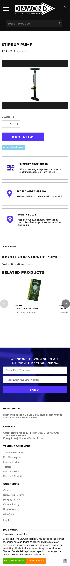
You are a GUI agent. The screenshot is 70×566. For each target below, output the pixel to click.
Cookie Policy (11, 504)
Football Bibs (11, 462)
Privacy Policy (11, 499)
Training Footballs (13, 452)
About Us (8, 513)
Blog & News (10, 509)
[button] (4, 303)
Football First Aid (13, 476)
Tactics (7, 466)
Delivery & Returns (13, 495)
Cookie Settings (36, 560)
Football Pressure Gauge (26, 308)
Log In (6, 520)
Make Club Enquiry (14, 147)
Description (9, 246)
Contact (8, 490)
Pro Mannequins (12, 457)
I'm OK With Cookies (14, 561)
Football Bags (11, 471)
